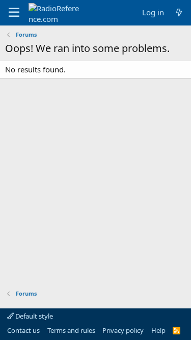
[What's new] (179, 12)
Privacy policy (123, 330)
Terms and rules (71, 330)
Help (158, 330)
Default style (33, 316)
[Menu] (14, 12)
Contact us (23, 330)
